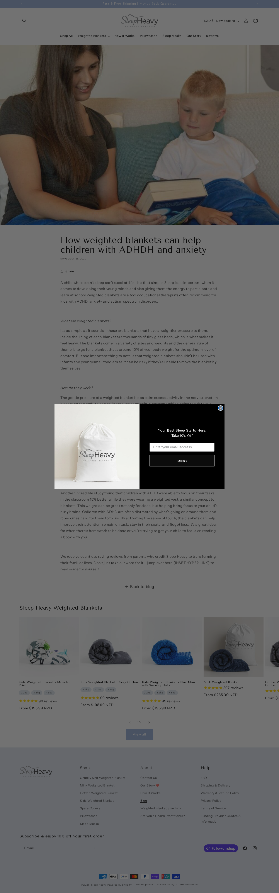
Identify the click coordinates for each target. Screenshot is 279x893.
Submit (182, 460)
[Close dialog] (220, 408)
